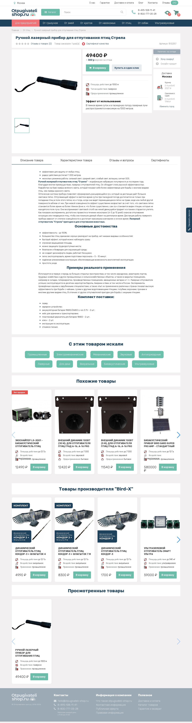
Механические (102, 354)
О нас (92, 2)
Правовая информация (109, 712)
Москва (21, 3)
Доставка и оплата (149, 701)
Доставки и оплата (124, 2)
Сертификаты (160, 160)
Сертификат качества (97, 43)
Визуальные (87, 364)
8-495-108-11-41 (146, 10)
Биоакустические (114, 364)
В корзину (99, 67)
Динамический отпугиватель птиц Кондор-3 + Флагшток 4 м (30, 551)
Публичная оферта (107, 709)
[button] (178, 435)
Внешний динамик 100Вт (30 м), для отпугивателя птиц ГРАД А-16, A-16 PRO (74, 443)
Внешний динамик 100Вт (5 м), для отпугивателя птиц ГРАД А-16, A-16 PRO (117, 443)
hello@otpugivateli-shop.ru (73, 701)
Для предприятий (25, 23)
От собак (143, 23)
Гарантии (105, 2)
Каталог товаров (148, 705)
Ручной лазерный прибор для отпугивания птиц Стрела (27, 653)
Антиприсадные (151, 354)
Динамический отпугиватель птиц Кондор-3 (114, 551)
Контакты (153, 2)
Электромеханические (70, 354)
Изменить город (167, 106)
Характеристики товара (76, 160)
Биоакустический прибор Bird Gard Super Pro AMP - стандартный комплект (159, 443)
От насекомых (107, 23)
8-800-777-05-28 (147, 14)
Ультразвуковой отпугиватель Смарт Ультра (157, 551)
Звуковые (126, 354)
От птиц (126, 23)
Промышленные (37, 354)
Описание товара (31, 160)
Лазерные (44, 364)
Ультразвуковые (164, 23)
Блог (141, 2)
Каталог (52, 12)
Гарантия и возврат (150, 709)
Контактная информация (111, 705)
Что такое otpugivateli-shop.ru (114, 701)
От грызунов (50, 23)
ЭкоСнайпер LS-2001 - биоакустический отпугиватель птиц (29, 443)
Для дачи (64, 364)
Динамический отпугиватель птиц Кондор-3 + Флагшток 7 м (74, 551)
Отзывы (169, 2)
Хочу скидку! (167, 59)
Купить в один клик (127, 67)
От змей (69, 23)
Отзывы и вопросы (121, 160)
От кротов (86, 23)
